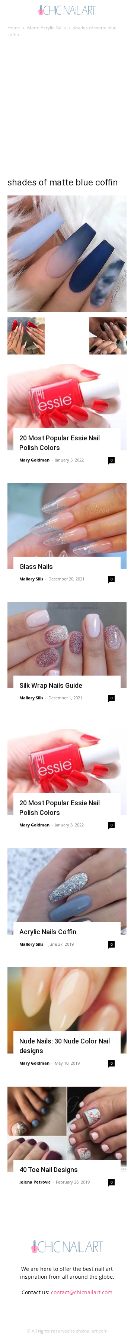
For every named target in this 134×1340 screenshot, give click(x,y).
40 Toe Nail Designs (48, 1170)
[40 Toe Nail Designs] (67, 1129)
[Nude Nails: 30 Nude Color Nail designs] (67, 1010)
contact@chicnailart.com (81, 1292)
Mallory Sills (31, 579)
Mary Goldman (34, 460)
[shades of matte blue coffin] (67, 310)
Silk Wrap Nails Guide (50, 685)
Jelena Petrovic (35, 1182)
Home (13, 28)
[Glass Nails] (67, 526)
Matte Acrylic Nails (46, 28)
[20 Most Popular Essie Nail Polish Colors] (67, 407)
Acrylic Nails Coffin (47, 932)
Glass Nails (36, 566)
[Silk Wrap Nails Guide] (67, 645)
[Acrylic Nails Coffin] (67, 891)
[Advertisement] (67, 109)
